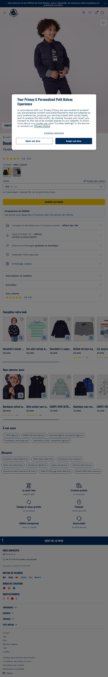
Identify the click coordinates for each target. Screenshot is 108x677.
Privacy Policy (42, 126)
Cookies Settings (54, 133)
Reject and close (33, 141)
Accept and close (73, 141)
